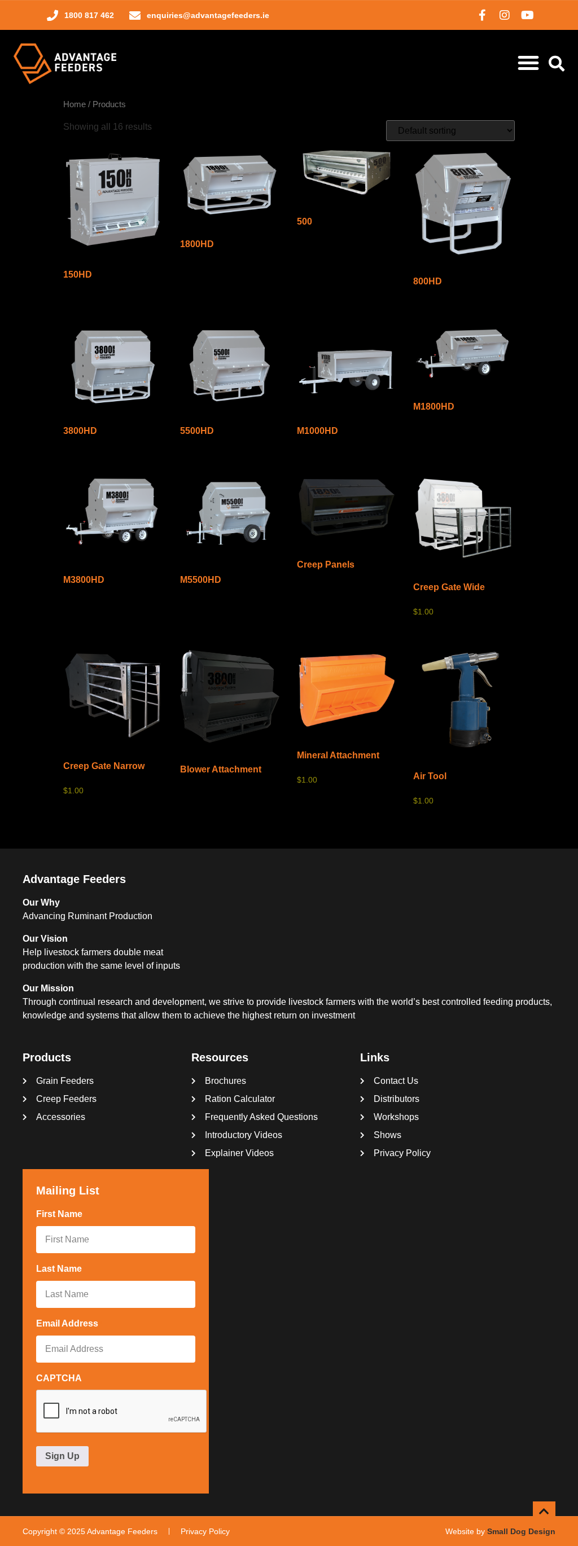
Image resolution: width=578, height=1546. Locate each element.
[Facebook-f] (482, 15)
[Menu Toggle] (528, 62)
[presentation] (122, 1412)
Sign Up (62, 1456)
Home (74, 104)
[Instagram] (504, 15)
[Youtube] (527, 15)
